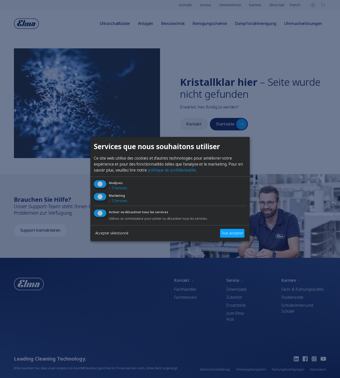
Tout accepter (232, 233)
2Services (118, 200)
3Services (118, 188)
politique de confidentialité (172, 170)
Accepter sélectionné (111, 233)
